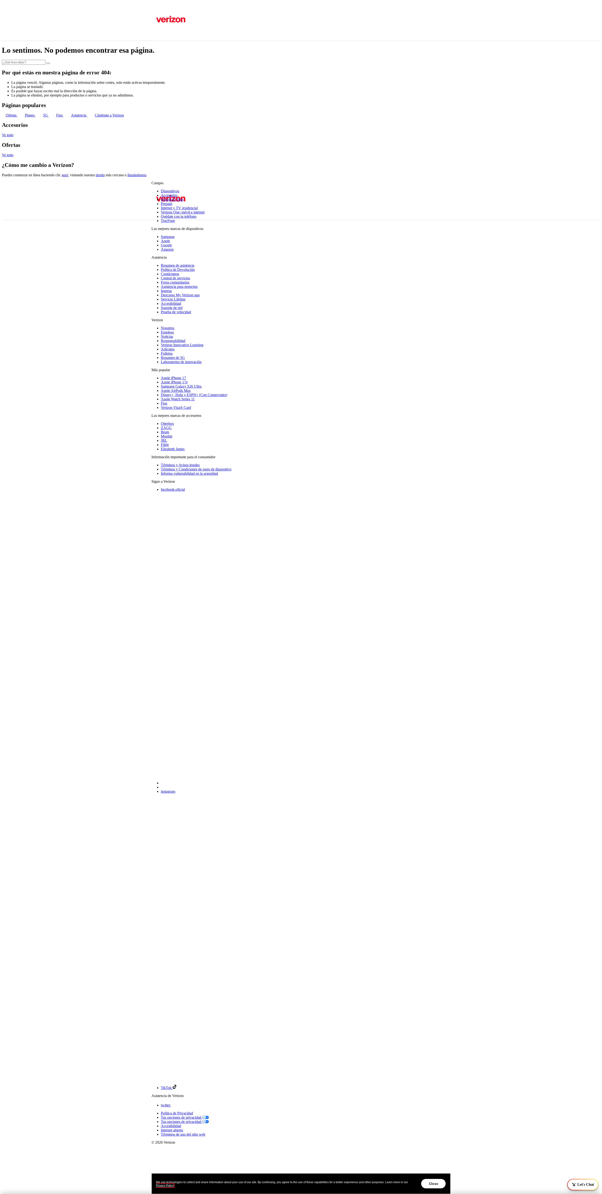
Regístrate (168, 87)
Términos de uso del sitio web (183, 1134)
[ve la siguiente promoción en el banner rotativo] (153, 283)
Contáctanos (160, 17)
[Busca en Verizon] (153, 54)
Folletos (167, 353)
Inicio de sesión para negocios (183, 92)
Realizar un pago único (178, 83)
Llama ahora (202, 269)
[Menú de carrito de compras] (153, 106)
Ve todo (7, 135)
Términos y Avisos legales (180, 465)
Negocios (172, 8)
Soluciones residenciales (179, 125)
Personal (157, 8)
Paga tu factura (172, 79)
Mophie (166, 436)
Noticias (167, 336)
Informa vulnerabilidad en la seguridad (189, 473)
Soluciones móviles (175, 121)
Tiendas (157, 25)
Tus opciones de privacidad (181, 1117)
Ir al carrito (159, 137)
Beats (165, 432)
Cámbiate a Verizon (109, 115)
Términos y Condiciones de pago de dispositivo (196, 469)
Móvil (157, 38)
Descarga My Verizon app (180, 295)
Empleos (167, 332)
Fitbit (165, 445)
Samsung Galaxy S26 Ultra (181, 386)
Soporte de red (171, 308)
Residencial (161, 43)
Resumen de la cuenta (177, 70)
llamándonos (136, 175)
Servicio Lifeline (173, 299)
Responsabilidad (173, 341)
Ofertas (11, 115)
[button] (582, 1184)
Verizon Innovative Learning (182, 345)
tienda (100, 175)
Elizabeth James (173, 449)
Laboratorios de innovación (181, 362)
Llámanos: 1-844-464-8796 (172, 269)
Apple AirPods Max (176, 391)
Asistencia (159, 21)
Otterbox (167, 424)
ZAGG (166, 428)
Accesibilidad (171, 304)
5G (46, 115)
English (157, 34)
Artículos (167, 349)
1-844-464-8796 (163, 12)
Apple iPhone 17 (173, 378)
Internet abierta (172, 1130)
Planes (30, 115)
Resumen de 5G (173, 358)
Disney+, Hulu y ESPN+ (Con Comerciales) (194, 395)
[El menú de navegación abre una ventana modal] (153, 231)
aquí (65, 175)
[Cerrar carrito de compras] (153, 134)
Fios (59, 115)
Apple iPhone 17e (174, 382)
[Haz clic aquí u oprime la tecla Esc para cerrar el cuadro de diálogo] (153, 287)
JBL (164, 440)
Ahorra (157, 48)
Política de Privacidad (177, 1113)
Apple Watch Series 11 (178, 399)
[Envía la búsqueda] (48, 63)
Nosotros (167, 328)
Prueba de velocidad (176, 312)
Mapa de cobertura (165, 29)
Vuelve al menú (173, 66)
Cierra (157, 100)
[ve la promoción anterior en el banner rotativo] (153, 274)
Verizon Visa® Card (176, 408)
